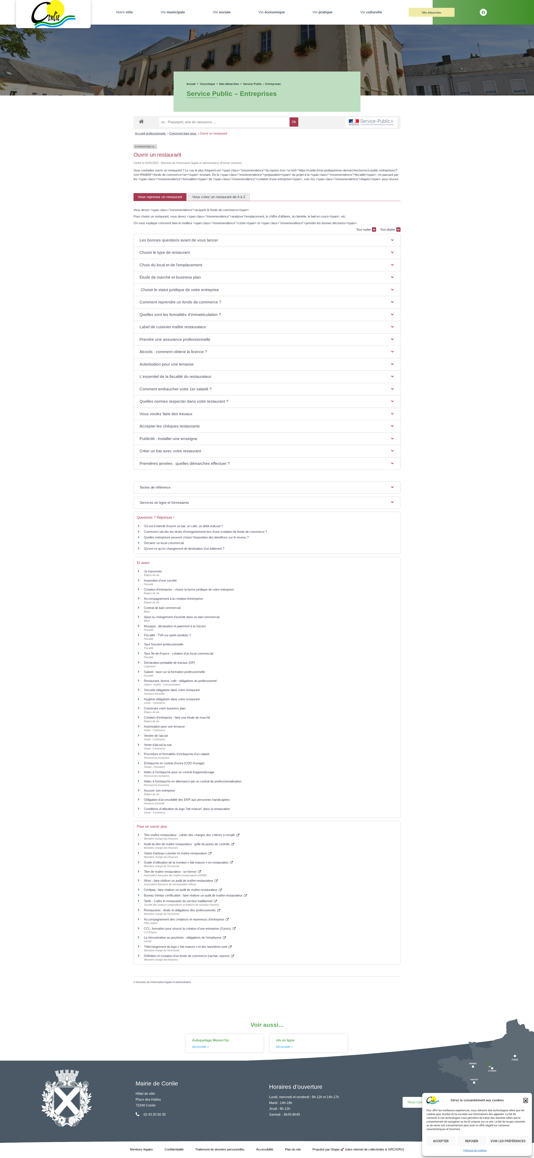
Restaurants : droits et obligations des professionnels (180, 910)
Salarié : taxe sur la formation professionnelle (174, 672)
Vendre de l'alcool (156, 735)
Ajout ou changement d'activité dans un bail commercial (181, 617)
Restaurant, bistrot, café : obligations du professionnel (180, 681)
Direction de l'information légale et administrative (163, 982)
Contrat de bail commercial (162, 608)
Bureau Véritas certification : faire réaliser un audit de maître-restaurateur (193, 895)
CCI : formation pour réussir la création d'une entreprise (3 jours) (188, 928)
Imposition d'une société (160, 580)
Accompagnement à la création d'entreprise (173, 598)
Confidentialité (174, 1149)
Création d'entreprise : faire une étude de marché (177, 717)
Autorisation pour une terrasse (164, 726)
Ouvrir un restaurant (213, 133)
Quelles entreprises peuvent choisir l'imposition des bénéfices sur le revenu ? (196, 537)
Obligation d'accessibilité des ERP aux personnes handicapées (187, 799)
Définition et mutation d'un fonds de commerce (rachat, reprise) (187, 956)
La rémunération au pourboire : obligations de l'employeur (183, 937)
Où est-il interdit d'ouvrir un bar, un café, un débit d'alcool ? (183, 526)
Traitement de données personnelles (219, 1149)
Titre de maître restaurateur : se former (170, 871)
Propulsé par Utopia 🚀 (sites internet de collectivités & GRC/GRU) (358, 1149)
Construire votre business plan (164, 708)
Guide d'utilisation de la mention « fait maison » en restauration (186, 862)
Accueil (190, 83)
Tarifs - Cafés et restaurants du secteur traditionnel (178, 901)
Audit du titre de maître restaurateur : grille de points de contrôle (187, 844)
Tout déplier (388, 229)
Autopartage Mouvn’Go (210, 1040)
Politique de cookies (475, 1150)
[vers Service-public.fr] (371, 122)
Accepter (441, 1141)
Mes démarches (431, 12)
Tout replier (364, 229)
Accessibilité (264, 1149)
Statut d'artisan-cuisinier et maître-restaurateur (176, 853)
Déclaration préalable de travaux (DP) (169, 662)
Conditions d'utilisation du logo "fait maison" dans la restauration (187, 809)
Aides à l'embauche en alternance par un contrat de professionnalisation (192, 781)
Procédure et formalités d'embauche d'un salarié (176, 754)
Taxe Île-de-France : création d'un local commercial (178, 653)
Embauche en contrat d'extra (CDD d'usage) (174, 763)
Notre (124, 12)
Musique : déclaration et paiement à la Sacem (175, 626)
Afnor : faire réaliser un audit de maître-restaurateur (179, 880)
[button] (526, 1100)
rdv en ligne (285, 1040)
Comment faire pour (183, 133)
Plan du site (293, 1149)
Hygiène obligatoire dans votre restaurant (172, 699)
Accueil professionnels (150, 133)
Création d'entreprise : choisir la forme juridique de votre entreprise (189, 589)
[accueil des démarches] (141, 120)
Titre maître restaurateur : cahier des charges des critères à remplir (190, 835)
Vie (173, 12)
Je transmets (153, 571)
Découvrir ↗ (200, 1047)
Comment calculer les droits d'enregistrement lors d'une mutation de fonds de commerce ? (205, 531)
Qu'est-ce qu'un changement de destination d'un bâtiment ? (184, 548)
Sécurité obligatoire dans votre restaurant (172, 690)
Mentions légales (141, 1149)
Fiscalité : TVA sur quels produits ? (167, 635)
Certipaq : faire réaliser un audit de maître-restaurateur (181, 889)
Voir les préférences (507, 1141)
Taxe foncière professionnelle (163, 644)
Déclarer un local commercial (164, 543)
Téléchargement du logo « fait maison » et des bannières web (186, 946)
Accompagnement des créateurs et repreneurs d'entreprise (184, 919)
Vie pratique (207, 83)
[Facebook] (483, 12)
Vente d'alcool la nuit (157, 745)
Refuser (471, 1141)
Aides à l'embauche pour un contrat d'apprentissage (179, 772)
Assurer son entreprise (159, 790)
